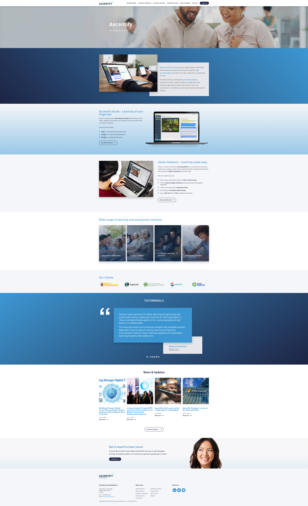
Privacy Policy (154, 491)
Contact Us (204, 3)
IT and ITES (139, 498)
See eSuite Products (107, 143)
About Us (195, 3)
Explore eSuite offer (166, 200)
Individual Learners (172, 3)
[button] (147, 357)
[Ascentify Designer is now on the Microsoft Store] (196, 391)
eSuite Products (140, 489)
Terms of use (154, 493)
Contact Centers (140, 496)
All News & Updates (152, 429)
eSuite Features (140, 491)
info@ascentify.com (109, 496)
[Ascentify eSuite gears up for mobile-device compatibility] (168, 391)
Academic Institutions (144, 3)
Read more (103, 419)
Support (152, 496)
